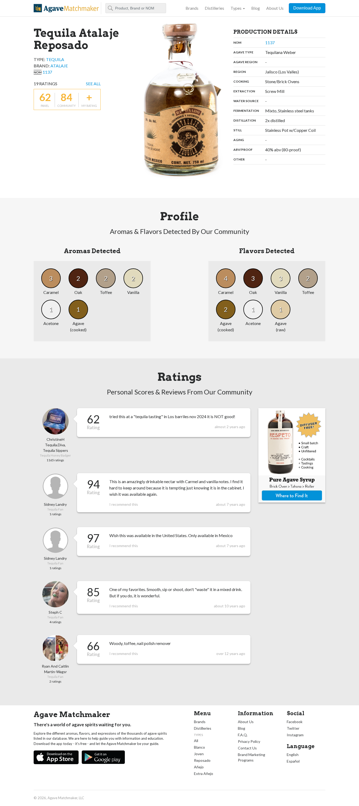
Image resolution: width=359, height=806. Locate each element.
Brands (192, 8)
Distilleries (214, 8)
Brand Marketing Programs (251, 757)
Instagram (295, 735)
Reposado (202, 760)
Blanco (199, 747)
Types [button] (236, 8)
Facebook (294, 721)
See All (93, 83)
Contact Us (247, 748)
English (293, 754)
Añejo (199, 767)
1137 (47, 71)
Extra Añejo (203, 773)
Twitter (293, 728)
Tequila (55, 59)
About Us (275, 8)
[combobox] (135, 8)
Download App (307, 8)
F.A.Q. (243, 735)
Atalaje (59, 65)
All (196, 740)
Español (293, 761)
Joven (199, 754)
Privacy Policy (249, 741)
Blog (255, 8)
